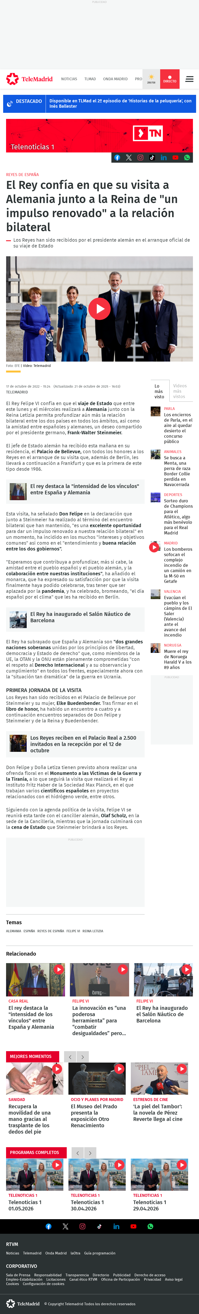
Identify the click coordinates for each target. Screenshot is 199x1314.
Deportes (173, 495)
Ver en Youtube (133, 1226)
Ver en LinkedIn (116, 1226)
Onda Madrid (115, 79)
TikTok (152, 157)
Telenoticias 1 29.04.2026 (159, 1175)
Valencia (172, 592)
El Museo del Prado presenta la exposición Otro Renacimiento (97, 1079)
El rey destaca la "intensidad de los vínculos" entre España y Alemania (18, 491)
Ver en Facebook (48, 1227)
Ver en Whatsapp (150, 1226)
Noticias (69, 79)
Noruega (172, 645)
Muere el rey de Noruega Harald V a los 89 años (155, 648)
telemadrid (23, 1303)
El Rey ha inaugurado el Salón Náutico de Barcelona (18, 619)
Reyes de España (22, 175)
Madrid (171, 543)
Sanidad (16, 1100)
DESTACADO (29, 101)
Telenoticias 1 (22, 1195)
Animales (173, 452)
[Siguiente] (83, 1056)
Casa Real (18, 1001)
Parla (169, 409)
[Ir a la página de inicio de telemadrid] (29, 79)
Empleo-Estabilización (24, 1279)
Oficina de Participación (120, 1279)
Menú (189, 79)
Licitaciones (56, 1279)
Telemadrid (32, 1253)
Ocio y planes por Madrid (97, 1100)
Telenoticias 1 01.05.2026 (34, 1175)
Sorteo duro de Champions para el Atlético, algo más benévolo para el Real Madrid (155, 497)
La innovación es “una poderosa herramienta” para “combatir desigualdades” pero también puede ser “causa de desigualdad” (99, 979)
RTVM (12, 1244)
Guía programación (100, 1253)
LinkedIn (164, 157)
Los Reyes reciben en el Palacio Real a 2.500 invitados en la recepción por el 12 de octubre (18, 743)
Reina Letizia (93, 931)
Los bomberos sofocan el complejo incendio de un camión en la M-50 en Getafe (155, 546)
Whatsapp (187, 157)
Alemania (13, 931)
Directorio (101, 1275)
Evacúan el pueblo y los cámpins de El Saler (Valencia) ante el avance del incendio (155, 594)
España (29, 931)
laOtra (75, 1253)
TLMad (90, 79)
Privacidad (152, 1279)
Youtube (175, 157)
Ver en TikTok (99, 1227)
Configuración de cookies (43, 1284)
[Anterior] (70, 1056)
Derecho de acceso (150, 1275)
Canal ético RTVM (83, 1279)
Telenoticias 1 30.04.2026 (97, 1175)
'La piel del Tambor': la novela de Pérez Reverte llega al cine (159, 1079)
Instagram (140, 157)
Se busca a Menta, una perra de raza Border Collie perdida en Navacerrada (155, 454)
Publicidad (122, 1275)
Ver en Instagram (82, 1226)
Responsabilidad (48, 1275)
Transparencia (77, 1275)
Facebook (117, 157)
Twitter (129, 157)
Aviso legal (173, 1279)
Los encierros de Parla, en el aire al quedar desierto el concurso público (155, 411)
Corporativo (21, 1266)
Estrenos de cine (150, 1100)
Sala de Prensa (18, 1275)
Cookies (12, 1284)
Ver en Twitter (65, 1227)
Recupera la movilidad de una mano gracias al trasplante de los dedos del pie (34, 1079)
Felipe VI (73, 931)
